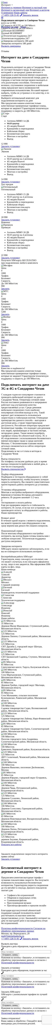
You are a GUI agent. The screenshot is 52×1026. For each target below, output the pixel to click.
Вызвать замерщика (11, 46)
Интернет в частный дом (34, 7)
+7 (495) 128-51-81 (10, 938)
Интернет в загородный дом (15, 10)
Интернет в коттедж (39, 10)
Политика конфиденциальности (17, 928)
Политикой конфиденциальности (17, 962)
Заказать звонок (30, 938)
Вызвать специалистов (12, 469)
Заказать (5, 288)
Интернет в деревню (11, 7)
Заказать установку (10, 146)
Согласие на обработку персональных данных (23, 929)
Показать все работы (11, 844)
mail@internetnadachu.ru (12, 936)
